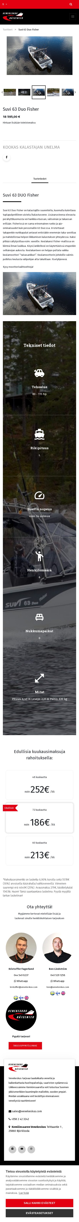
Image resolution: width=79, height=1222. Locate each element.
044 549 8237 (21, 975)
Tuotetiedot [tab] (39, 178)
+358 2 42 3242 (20, 1119)
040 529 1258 (57, 975)
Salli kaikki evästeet (39, 1203)
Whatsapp (22, 981)
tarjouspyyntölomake (25, 1045)
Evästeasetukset (39, 1213)
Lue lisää (24, 1193)
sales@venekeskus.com (27, 1111)
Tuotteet (7, 29)
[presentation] (9, 60)
